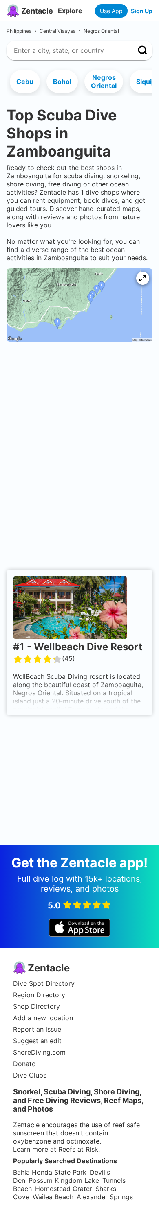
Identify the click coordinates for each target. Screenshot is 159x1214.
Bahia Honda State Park (49, 1172)
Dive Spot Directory (44, 983)
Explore (70, 11)
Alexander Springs (105, 1197)
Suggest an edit (37, 1041)
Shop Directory (36, 1006)
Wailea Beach (53, 1197)
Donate (24, 1064)
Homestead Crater (63, 1189)
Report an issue (37, 1029)
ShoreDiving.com (39, 1052)
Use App (111, 10)
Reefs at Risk (78, 1149)
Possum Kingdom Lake (64, 1180)
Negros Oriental (104, 81)
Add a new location (43, 1018)
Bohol (62, 81)
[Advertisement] (79, 374)
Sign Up (141, 10)
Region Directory (39, 995)
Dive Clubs (29, 1075)
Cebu (24, 81)
